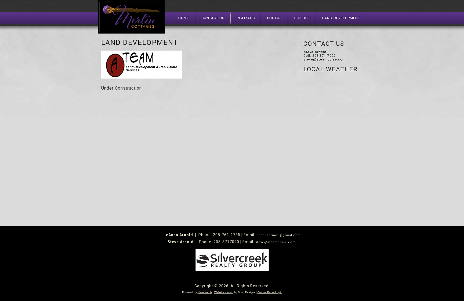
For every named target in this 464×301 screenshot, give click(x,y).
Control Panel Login (270, 292)
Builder (302, 18)
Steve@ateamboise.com (324, 59)
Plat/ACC (246, 18)
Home (183, 18)
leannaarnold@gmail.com (279, 235)
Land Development (341, 18)
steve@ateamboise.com (275, 242)
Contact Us (212, 18)
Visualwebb (205, 292)
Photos (274, 18)
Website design (223, 292)
